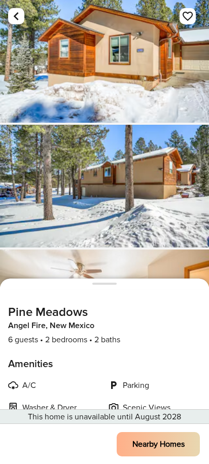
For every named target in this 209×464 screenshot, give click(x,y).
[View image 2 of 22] (104, 186)
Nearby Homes (158, 444)
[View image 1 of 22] (104, 61)
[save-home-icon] (188, 16)
